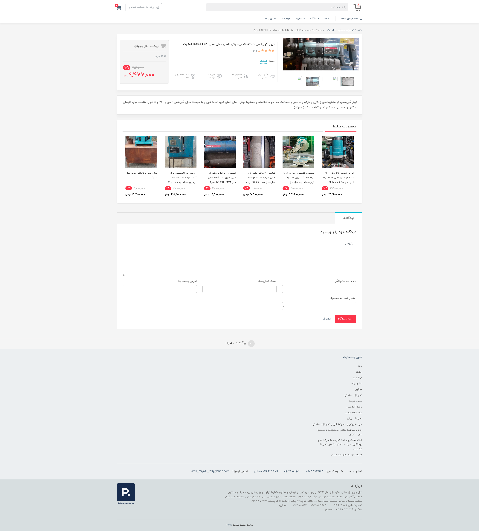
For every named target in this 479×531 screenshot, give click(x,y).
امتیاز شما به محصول (343, 298)
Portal (229, 525)
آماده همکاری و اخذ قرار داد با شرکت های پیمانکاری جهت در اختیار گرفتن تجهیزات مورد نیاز (340, 444)
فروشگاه (314, 18)
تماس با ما (270, 18)
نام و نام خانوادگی (345, 281)
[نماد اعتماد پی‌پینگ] (126, 494)
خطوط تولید (355, 401)
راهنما (359, 372)
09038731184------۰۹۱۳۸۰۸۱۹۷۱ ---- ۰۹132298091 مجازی (289, 471)
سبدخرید (300, 18)
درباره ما (286, 18)
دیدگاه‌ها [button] (348, 218)
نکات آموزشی (354, 407)
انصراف (327, 319)
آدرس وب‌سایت (187, 281)
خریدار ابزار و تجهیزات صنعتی (346, 454)
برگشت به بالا (236, 343)
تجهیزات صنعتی (353, 395)
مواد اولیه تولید (353, 412)
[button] (121, 7)
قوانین (358, 389)
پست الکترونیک (267, 281)
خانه (326, 18)
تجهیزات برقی (354, 418)
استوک (263, 61)
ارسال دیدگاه (345, 319)
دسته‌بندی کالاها (350, 18)
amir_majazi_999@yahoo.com (210, 471)
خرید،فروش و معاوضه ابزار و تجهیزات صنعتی (337, 424)
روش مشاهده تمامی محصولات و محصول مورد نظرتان (339, 432)
